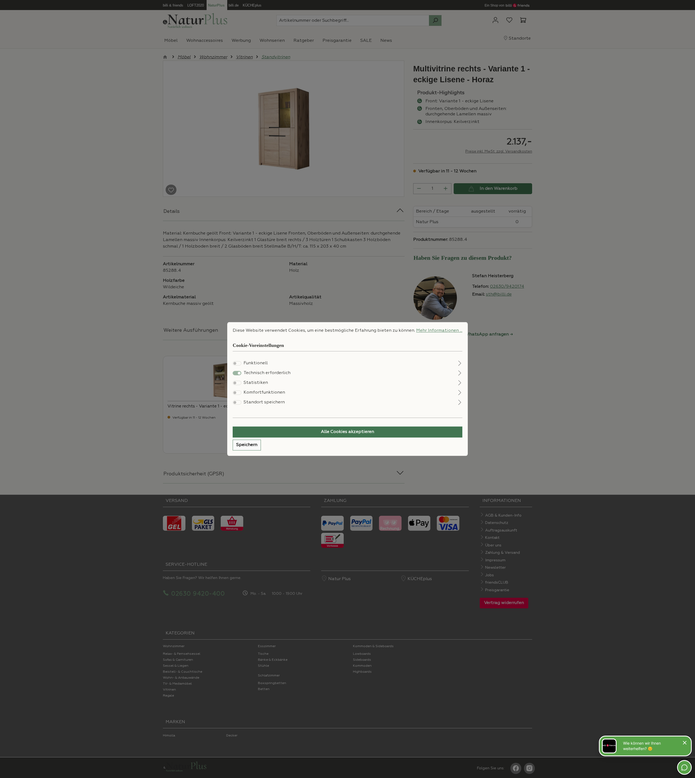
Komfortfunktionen (264, 393)
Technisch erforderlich (267, 373)
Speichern (246, 445)
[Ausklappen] (459, 362)
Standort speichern (264, 402)
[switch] (237, 363)
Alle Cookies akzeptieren (347, 432)
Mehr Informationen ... (439, 330)
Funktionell (256, 363)
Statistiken (256, 383)
